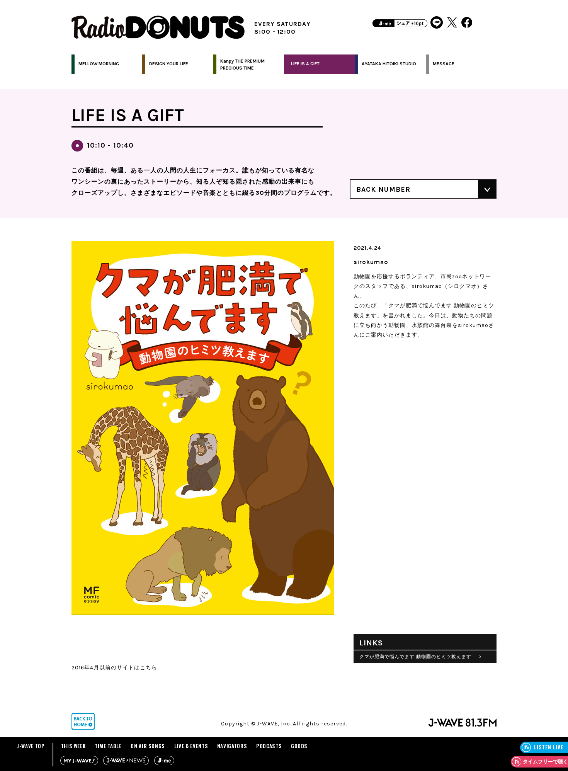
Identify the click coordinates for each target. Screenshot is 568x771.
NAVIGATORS (232, 746)
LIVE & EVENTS (191, 746)
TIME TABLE (108, 746)
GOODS (299, 746)
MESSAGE (443, 63)
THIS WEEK (73, 746)
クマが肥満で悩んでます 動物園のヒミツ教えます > (420, 656)
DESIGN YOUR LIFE (168, 63)
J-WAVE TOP (31, 746)
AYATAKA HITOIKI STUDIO (389, 63)
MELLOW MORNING (98, 63)
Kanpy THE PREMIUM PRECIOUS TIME (242, 64)
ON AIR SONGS (148, 746)
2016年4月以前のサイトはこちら (114, 667)
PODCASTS (269, 746)
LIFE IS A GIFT (305, 63)
